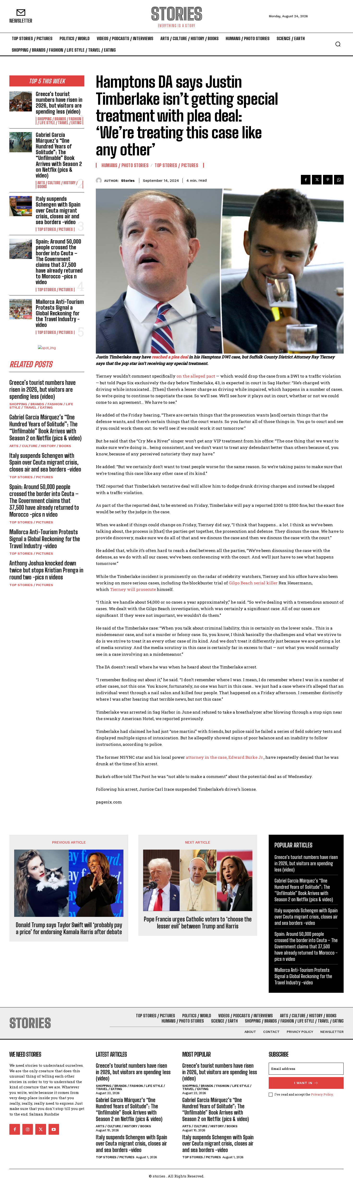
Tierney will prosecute (133, 589)
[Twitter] (317, 179)
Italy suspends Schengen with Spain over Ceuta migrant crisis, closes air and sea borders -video (58, 210)
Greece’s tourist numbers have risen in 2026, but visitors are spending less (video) (59, 103)
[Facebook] (305, 179)
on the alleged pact (195, 376)
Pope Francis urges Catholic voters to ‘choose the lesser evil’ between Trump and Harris (198, 923)
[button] (338, 44)
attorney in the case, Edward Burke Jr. (225, 757)
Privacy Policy (322, 1094)
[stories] (100, 181)
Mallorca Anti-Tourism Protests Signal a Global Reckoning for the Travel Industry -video (60, 313)
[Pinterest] (328, 179)
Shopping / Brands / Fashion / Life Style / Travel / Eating (59, 121)
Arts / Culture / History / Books (57, 185)
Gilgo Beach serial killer (254, 583)
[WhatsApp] (339, 179)
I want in (303, 1083)
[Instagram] (27, 1129)
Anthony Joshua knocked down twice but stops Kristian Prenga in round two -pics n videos (46, 570)
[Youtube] (54, 1129)
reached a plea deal (170, 357)
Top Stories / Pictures (55, 229)
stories (128, 180)
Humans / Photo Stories (125, 165)
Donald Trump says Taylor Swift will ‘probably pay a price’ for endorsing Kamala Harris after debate (69, 928)
